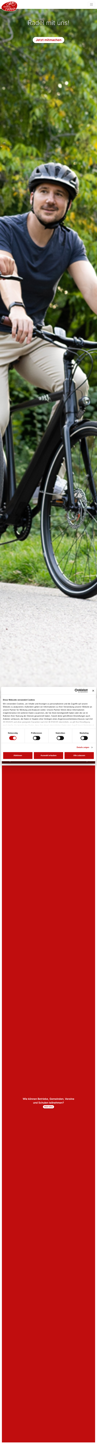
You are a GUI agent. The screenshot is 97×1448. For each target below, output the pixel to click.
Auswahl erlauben (48, 755)
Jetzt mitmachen (48, 40)
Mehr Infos (48, 1107)
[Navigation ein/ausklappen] (91, 4)
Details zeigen (83, 747)
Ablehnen (18, 755)
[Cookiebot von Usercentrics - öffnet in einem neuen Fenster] (77, 691)
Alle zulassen (79, 755)
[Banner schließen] (93, 691)
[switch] (36, 738)
